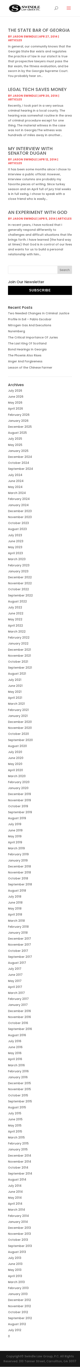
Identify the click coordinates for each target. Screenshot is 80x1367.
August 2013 (17, 1252)
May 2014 (15, 1198)
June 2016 (15, 1047)
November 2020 (20, 728)
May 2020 (15, 764)
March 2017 (16, 993)
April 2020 (15, 770)
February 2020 (19, 782)
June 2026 (15, 397)
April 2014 (15, 1204)
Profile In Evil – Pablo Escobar (29, 319)
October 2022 (18, 589)
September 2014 (20, 1173)
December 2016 (19, 1011)
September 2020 (20, 740)
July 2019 (14, 824)
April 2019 (15, 842)
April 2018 (15, 914)
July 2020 (15, 752)
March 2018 (16, 921)
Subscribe (40, 290)
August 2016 (17, 1035)
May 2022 (15, 619)
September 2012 (20, 1318)
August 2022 (17, 601)
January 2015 (18, 1149)
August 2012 (17, 1324)
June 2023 (15, 541)
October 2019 (18, 806)
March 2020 (17, 776)
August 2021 (17, 674)
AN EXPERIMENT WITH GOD (37, 212)
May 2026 (15, 403)
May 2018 (15, 908)
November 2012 (19, 1306)
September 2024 (20, 469)
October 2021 (18, 662)
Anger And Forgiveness (25, 361)
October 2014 (18, 1167)
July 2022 (15, 607)
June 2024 (16, 481)
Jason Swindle (25, 36)
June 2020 (15, 758)
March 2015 (16, 1137)
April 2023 (15, 553)
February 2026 (19, 415)
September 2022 (20, 595)
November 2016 (19, 1017)
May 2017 (15, 981)
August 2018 (17, 891)
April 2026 (15, 409)
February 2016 (18, 1071)
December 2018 (19, 866)
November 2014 (19, 1162)
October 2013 (18, 1240)
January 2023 (18, 571)
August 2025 (17, 433)
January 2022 (18, 643)
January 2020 (18, 788)
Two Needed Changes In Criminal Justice (38, 313)
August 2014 (17, 1179)
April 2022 (15, 625)
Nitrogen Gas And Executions (29, 325)
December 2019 (19, 794)
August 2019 (17, 818)
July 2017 (14, 969)
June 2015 (15, 1119)
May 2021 (15, 692)
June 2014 (15, 1192)
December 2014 (19, 1156)
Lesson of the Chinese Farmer (30, 367)
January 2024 (18, 505)
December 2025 (20, 427)
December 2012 (19, 1300)
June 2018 (15, 902)
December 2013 (19, 1228)
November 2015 (19, 1089)
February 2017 (18, 999)
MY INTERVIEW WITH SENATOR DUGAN (30, 150)
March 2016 (16, 1065)
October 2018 (18, 878)
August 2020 (17, 746)
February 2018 (18, 927)
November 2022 (20, 583)
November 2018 (19, 872)
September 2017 (20, 957)
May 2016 (15, 1053)
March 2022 (17, 631)
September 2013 (20, 1246)
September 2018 (20, 884)
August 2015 (17, 1107)
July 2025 (15, 439)
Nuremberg (16, 331)
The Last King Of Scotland (27, 343)
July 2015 (14, 1113)
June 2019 (15, 830)
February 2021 (18, 710)
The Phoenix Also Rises (24, 355)
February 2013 (18, 1288)
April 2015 (15, 1131)
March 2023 (17, 559)
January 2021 (18, 716)
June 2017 (15, 975)
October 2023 (18, 523)
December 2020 (20, 722)
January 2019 (18, 860)
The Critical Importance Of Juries (33, 337)
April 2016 (15, 1059)
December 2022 (20, 577)
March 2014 (16, 1210)
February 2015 (18, 1143)
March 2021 (16, 704)
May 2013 (15, 1270)
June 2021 (15, 686)
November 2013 (19, 1234)
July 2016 (14, 1041)
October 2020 (18, 734)
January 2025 (18, 451)
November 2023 (20, 517)
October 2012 (18, 1312)
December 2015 (19, 1083)
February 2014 (18, 1216)
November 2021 (19, 656)
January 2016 (18, 1077)
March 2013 (16, 1282)
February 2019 (18, 854)
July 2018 (14, 896)
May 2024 (15, 487)
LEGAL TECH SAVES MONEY (37, 89)
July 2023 (15, 535)
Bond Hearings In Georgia (27, 349)
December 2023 (20, 511)
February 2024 (19, 499)
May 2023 (15, 547)
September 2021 (20, 668)
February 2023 (19, 565)
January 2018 (18, 933)
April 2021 (15, 698)
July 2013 (14, 1258)
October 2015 (18, 1095)
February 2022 (19, 637)
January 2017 (18, 1005)
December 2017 (19, 939)
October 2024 (18, 463)
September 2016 (20, 1029)
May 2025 (15, 445)
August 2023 (17, 529)
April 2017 (15, 987)
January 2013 (18, 1294)
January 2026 (18, 421)
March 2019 (16, 848)
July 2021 (14, 680)
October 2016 (18, 1023)
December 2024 (20, 457)
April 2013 (15, 1276)
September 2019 (20, 812)
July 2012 (14, 1330)
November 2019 (19, 800)
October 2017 (18, 951)
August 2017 (17, 963)
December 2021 (19, 650)
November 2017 (19, 945)
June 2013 (15, 1264)
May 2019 (15, 836)
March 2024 (17, 493)
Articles (15, 40)
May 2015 (15, 1125)
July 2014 (15, 1186)
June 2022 (15, 613)
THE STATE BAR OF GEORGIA (39, 30)
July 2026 (15, 391)
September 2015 (20, 1101)
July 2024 (15, 475)
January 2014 (18, 1222)
